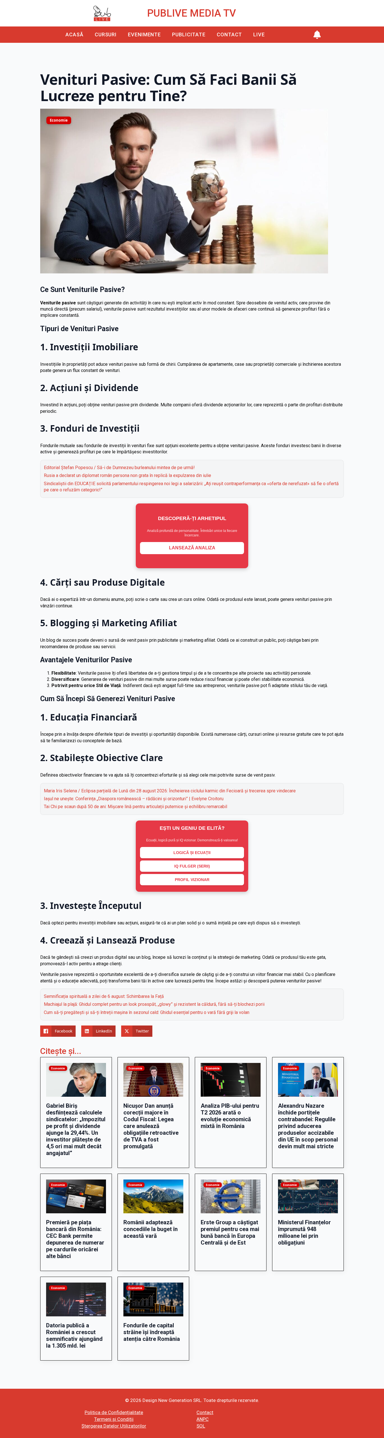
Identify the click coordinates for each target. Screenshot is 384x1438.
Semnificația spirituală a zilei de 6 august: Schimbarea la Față (104, 996)
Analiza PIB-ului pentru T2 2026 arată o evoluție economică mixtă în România (230, 1115)
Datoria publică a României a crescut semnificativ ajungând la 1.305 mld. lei (74, 1335)
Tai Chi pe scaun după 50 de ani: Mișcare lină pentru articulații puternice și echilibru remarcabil (135, 806)
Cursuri (106, 34)
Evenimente (144, 34)
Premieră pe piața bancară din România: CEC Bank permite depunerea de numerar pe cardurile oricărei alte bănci (75, 1239)
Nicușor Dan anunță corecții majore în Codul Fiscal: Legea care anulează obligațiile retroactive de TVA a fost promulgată (151, 1126)
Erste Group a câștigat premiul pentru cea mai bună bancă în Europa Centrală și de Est (230, 1232)
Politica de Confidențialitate (114, 1412)
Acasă (74, 34)
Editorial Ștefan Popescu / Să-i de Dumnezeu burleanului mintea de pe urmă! (119, 467)
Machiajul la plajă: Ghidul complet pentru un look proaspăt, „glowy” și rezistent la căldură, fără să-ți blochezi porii (154, 1004)
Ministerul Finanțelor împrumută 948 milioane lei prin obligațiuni (304, 1232)
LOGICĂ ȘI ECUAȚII (192, 852)
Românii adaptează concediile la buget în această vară (150, 1229)
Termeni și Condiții (114, 1419)
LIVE (259, 34)
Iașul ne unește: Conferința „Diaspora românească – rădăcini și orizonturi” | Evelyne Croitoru (133, 798)
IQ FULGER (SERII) (192, 866)
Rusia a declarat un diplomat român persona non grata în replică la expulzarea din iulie (127, 475)
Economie (59, 120)
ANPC (202, 1419)
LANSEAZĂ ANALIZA (192, 547)
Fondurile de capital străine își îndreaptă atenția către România (151, 1332)
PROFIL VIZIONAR (192, 879)
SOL (200, 1426)
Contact (229, 34)
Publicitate (188, 34)
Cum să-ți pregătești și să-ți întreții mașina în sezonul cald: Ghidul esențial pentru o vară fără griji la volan (146, 1012)
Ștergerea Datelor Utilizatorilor (114, 1426)
